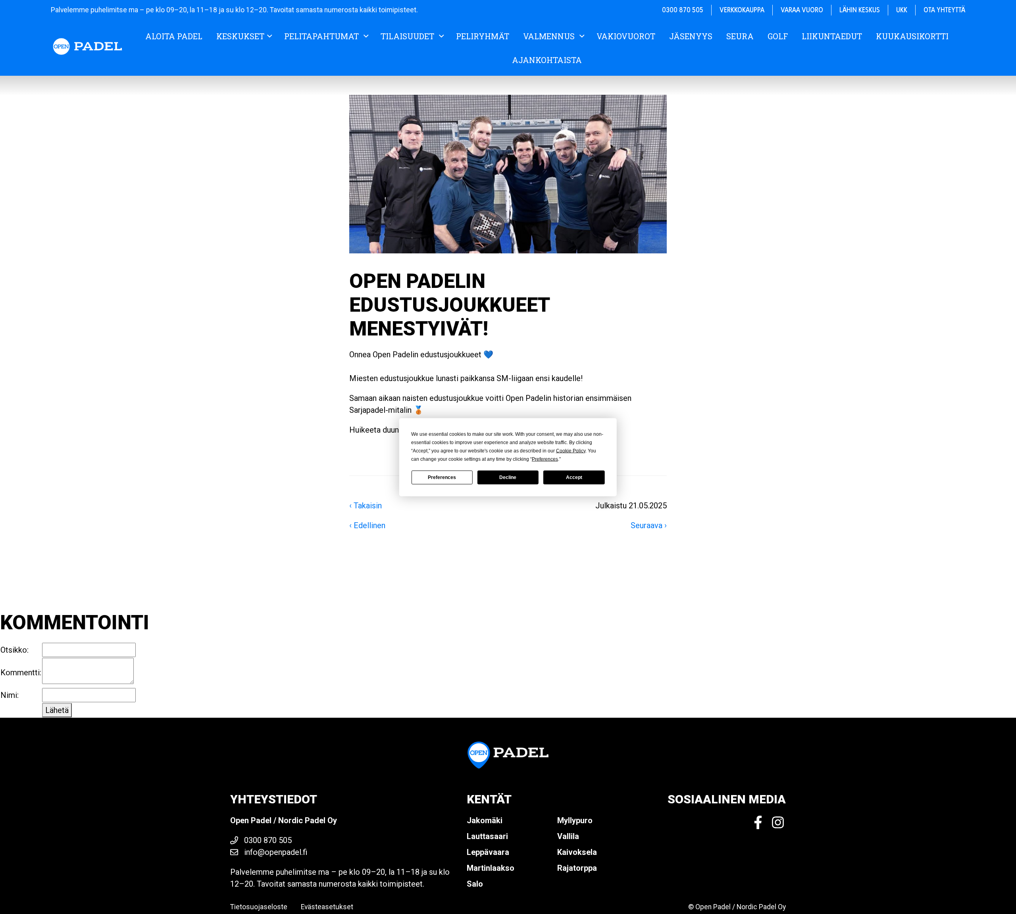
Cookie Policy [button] (570, 450)
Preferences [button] (545, 459)
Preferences (442, 477)
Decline (507, 477)
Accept (574, 477)
